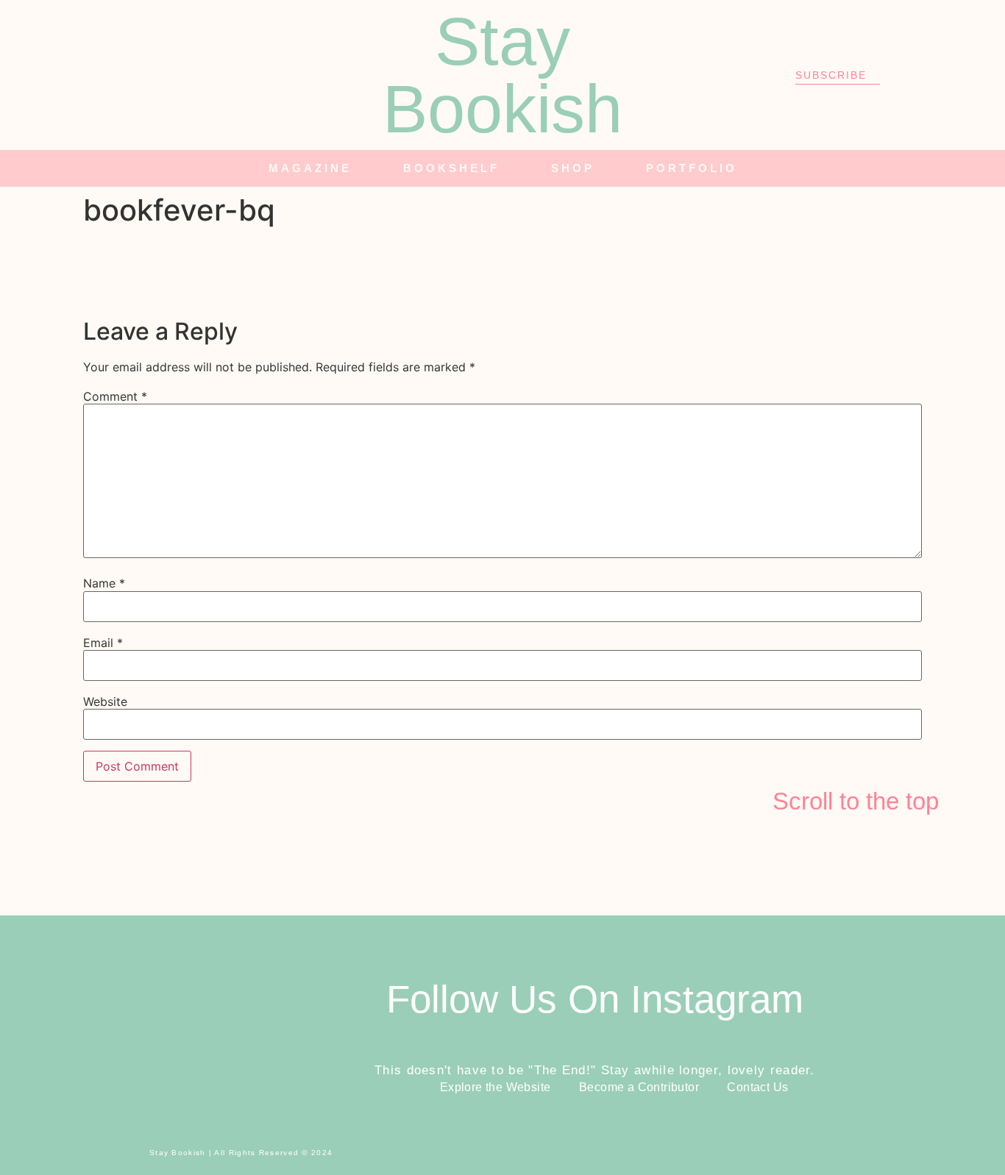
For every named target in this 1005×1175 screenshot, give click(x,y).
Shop (572, 168)
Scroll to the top (856, 801)
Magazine (310, 168)
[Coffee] (248, 75)
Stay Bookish (502, 75)
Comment (115, 396)
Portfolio (691, 168)
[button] (979, 169)
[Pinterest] (208, 75)
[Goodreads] (167, 75)
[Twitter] (86, 75)
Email (103, 643)
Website (105, 701)
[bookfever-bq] (193, 298)
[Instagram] (127, 75)
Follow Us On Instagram (594, 999)
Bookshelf (451, 168)
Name (104, 583)
